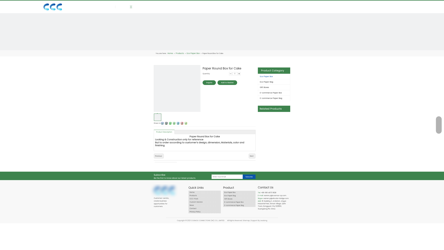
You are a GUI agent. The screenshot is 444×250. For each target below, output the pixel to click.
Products (193, 195)
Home (192, 192)
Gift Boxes (264, 87)
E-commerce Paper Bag (271, 98)
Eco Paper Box (266, 76)
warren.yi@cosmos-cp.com (275, 195)
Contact (193, 208)
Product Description (164, 132)
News (192, 205)
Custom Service (196, 202)
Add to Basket (227, 82)
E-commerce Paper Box (271, 92)
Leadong (263, 220)
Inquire (209, 82)
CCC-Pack (194, 199)
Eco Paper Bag (266, 82)
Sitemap (246, 220)
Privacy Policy (195, 212)
